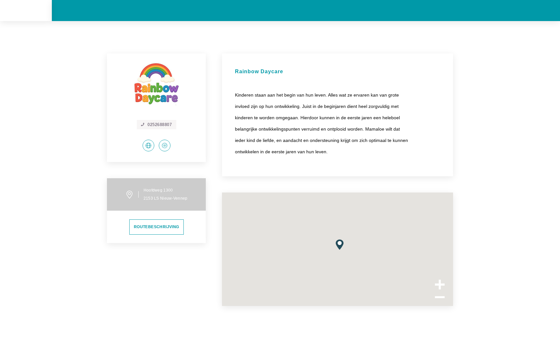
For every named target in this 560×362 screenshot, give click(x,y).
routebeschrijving (156, 227)
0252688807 (159, 124)
